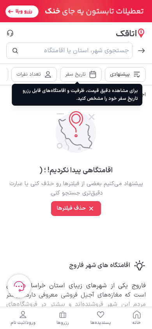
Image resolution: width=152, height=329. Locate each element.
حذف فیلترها (71, 208)
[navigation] (137, 318)
